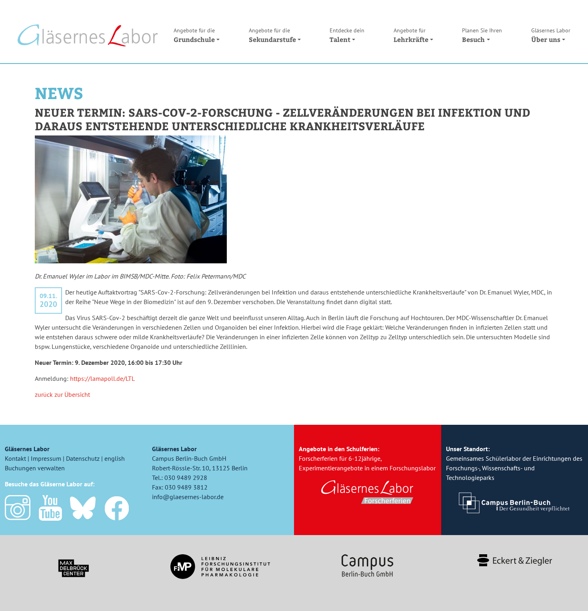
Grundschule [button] (194, 35)
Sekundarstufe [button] (272, 35)
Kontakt (15, 458)
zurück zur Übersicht (62, 394)
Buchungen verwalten (35, 468)
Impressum (46, 458)
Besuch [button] (482, 35)
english (114, 458)
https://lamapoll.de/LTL (102, 378)
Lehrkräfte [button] (411, 35)
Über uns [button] (550, 35)
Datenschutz (83, 458)
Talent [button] (347, 35)
